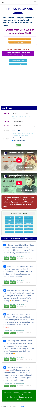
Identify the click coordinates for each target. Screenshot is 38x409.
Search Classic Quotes (18, 60)
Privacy (23, 406)
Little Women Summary (20, 39)
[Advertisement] (19, 87)
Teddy (19, 217)
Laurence (28, 223)
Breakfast (28, 229)
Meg (28, 217)
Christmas (28, 220)
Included (16, 130)
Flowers (10, 226)
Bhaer (19, 232)
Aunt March (19, 223)
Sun (28, 232)
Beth (19, 220)
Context (6, 258)
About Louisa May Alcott (20, 42)
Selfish (9, 232)
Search (18, 145)
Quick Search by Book (18, 64)
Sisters (9, 220)
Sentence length (19, 141)
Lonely (28, 226)
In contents (17, 138)
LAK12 (3, 2)
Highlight (12, 258)
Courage (9, 229)
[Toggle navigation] (35, 2)
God (19, 226)
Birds (19, 229)
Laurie (9, 217)
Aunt (9, 223)
